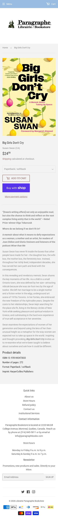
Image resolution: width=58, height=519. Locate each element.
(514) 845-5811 (28, 432)
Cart (53, 4)
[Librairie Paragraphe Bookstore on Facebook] (28, 492)
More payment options (16, 196)
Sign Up (49, 477)
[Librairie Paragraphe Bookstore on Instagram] (33, 492)
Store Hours (29, 400)
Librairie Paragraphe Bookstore (30, 501)
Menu (9, 4)
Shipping (6, 159)
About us (29, 396)
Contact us (29, 409)
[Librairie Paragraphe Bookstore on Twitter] (22, 492)
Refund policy (29, 405)
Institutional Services (29, 413)
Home (5, 47)
